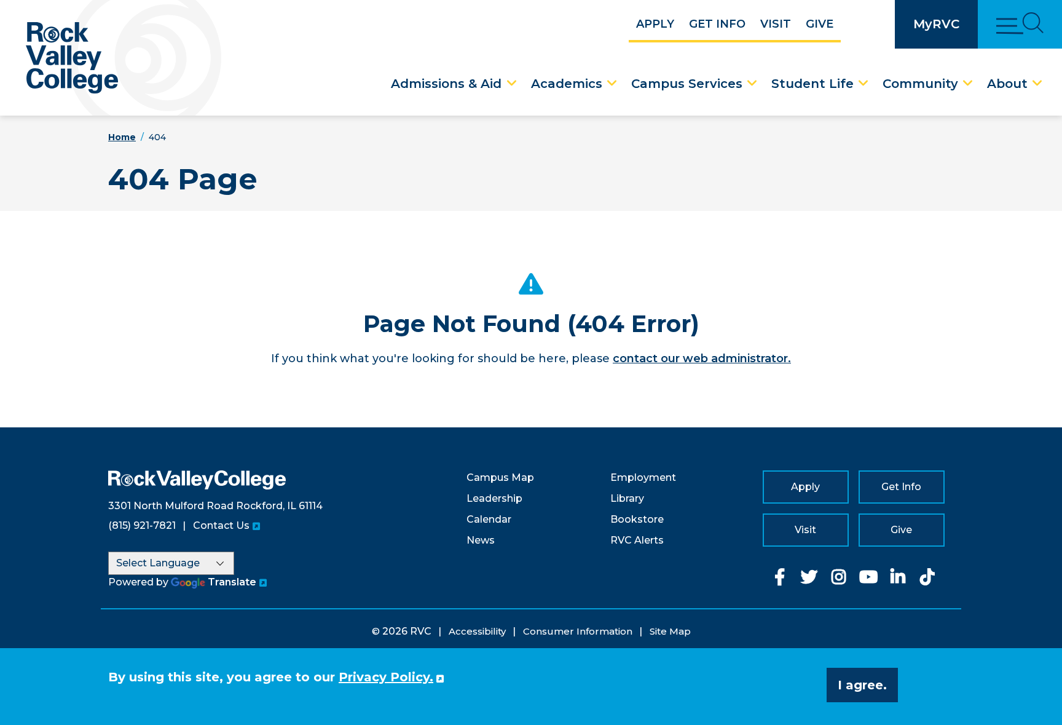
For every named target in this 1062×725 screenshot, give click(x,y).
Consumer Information (577, 631)
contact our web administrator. (702, 358)
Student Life (812, 83)
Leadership (494, 498)
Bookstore (637, 519)
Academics (566, 83)
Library (627, 498)
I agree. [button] (862, 685)
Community (920, 83)
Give (819, 24)
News (480, 540)
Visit (775, 24)
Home (122, 137)
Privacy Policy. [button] (386, 677)
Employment (643, 477)
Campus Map (500, 477)
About (1007, 83)
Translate (232, 582)
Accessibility (477, 631)
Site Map (670, 631)
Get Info (717, 24)
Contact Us (221, 525)
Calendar (488, 519)
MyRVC (936, 24)
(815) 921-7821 (142, 525)
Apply (655, 24)
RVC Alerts (637, 540)
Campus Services (686, 83)
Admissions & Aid (446, 83)
